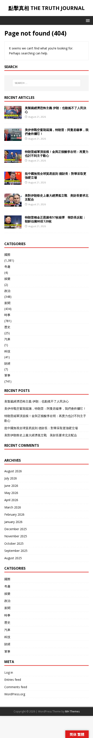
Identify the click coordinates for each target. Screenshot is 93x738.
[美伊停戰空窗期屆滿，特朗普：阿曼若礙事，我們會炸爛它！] (13, 138)
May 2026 (11, 493)
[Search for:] (47, 83)
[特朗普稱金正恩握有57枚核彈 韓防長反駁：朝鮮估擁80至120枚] (13, 226)
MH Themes (72, 711)
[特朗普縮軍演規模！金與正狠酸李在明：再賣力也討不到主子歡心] (13, 160)
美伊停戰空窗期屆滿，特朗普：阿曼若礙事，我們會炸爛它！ (56, 132)
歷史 (7, 327)
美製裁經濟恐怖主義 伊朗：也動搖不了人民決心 (55, 110)
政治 (7, 291)
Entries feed (12, 680)
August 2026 (13, 471)
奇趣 (7, 266)
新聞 (7, 303)
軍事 (7, 375)
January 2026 (13, 522)
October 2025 (14, 543)
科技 (7, 351)
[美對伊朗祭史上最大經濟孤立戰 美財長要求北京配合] (13, 204)
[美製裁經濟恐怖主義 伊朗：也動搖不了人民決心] (13, 116)
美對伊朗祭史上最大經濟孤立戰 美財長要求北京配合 (56, 197)
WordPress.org (14, 694)
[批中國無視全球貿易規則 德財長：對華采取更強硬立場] (13, 182)
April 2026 (11, 500)
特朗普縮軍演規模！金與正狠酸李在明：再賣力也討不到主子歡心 (56, 154)
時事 (7, 315)
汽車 (7, 339)
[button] (87, 20)
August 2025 (13, 558)
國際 (7, 255)
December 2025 (15, 529)
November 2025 (15, 536)
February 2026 (14, 514)
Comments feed (15, 687)
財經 (7, 363)
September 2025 (15, 551)
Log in (8, 672)
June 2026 (11, 486)
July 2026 (10, 478)
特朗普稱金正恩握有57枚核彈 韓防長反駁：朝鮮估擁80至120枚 (55, 219)
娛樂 (7, 279)
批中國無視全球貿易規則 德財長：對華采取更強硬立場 (55, 175)
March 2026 (12, 507)
